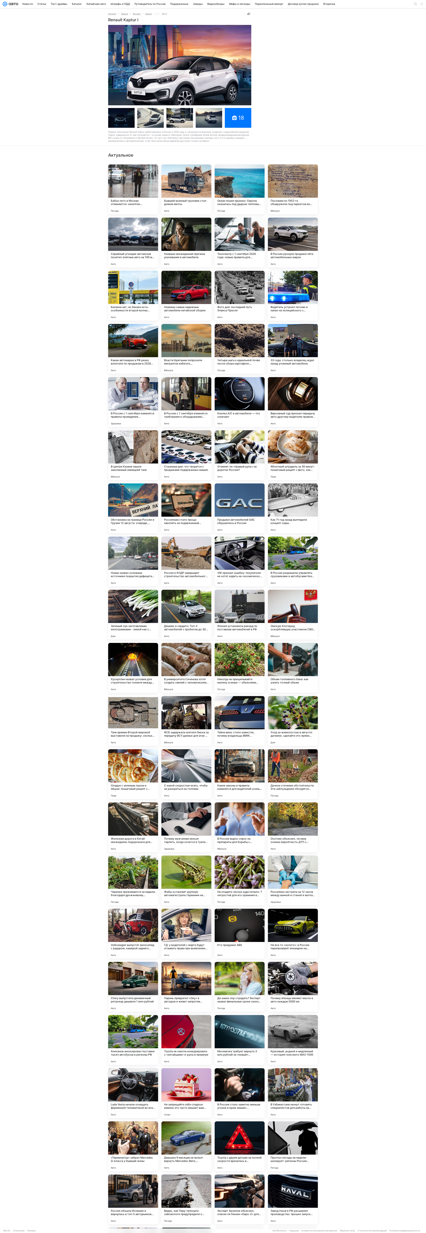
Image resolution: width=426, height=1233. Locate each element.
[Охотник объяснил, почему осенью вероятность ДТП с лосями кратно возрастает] (293, 827)
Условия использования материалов (319, 1230)
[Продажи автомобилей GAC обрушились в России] (240, 508)
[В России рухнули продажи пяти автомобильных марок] (293, 242)
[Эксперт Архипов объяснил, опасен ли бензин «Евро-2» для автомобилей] (240, 1199)
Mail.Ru (6, 1230)
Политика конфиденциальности (404, 1230)
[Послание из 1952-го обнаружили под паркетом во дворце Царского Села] (293, 189)
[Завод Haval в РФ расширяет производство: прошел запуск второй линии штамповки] (293, 1199)
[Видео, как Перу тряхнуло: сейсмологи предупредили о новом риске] (186, 1199)
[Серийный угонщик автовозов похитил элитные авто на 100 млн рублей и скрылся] (133, 242)
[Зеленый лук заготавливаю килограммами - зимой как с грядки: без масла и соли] (133, 615)
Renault (137, 13)
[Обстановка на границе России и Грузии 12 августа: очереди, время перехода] (133, 508)
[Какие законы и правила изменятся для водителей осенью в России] (240, 774)
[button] (179, 65)
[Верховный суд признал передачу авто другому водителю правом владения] (293, 402)
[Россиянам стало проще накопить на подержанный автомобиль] (186, 508)
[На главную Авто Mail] (12, 4)
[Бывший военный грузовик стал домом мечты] (186, 189)
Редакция (294, 1230)
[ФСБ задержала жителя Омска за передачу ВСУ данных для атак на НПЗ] (186, 721)
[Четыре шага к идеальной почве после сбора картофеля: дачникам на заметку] (240, 349)
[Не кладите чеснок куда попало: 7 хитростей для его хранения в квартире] (240, 880)
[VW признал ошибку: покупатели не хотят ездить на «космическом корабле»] (240, 561)
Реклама (31, 1230)
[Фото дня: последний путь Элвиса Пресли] (240, 296)
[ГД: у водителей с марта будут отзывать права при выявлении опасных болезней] (186, 934)
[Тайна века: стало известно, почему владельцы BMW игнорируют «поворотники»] (240, 721)
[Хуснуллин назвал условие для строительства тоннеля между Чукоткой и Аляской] (133, 668)
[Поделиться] (248, 13)
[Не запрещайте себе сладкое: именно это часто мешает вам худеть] (186, 1093)
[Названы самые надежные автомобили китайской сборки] (186, 296)
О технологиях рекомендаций (372, 1230)
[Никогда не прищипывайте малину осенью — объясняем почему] (240, 668)
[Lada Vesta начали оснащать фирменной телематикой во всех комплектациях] (133, 1093)
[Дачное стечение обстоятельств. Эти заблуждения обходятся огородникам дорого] (293, 774)
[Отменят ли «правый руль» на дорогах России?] (240, 455)
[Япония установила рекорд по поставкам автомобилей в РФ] (240, 615)
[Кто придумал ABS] (240, 934)
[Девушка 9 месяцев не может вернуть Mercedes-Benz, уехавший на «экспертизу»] (186, 1146)
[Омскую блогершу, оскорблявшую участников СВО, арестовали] (293, 615)
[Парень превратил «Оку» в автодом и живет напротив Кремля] (186, 987)
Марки (124, 13)
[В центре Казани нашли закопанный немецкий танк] (133, 455)
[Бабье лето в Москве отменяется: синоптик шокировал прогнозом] (133, 189)
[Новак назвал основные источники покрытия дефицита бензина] (133, 561)
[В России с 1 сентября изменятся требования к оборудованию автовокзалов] (186, 402)
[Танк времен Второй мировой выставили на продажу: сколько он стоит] (133, 721)
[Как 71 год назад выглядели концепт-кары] (293, 508)
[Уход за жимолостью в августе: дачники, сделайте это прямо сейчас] (293, 721)
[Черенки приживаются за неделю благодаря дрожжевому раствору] (133, 880)
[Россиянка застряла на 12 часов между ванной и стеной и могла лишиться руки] (293, 880)
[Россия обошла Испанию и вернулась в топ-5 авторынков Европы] (133, 1199)
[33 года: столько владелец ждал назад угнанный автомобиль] (293, 349)
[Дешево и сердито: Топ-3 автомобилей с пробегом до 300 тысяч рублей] (186, 615)
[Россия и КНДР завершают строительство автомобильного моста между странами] (186, 561)
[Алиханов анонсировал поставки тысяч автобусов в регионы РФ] (133, 1040)
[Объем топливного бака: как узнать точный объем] (293, 668)
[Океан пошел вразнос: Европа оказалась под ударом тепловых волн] (240, 189)
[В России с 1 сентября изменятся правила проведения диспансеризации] (133, 402)
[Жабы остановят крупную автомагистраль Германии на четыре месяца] (186, 880)
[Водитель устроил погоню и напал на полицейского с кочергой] (293, 296)
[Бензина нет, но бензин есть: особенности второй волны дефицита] (133, 296)
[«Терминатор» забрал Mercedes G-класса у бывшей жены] (133, 1146)
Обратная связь (347, 1230)
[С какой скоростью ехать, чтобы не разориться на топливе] (186, 774)
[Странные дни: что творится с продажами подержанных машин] (186, 455)
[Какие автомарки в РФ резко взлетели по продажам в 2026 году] (133, 349)
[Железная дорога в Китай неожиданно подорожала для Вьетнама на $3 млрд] (133, 827)
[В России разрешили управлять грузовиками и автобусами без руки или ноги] (293, 561)
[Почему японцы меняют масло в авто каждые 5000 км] (293, 987)
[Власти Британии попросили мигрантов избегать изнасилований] (186, 349)
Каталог (112, 13)
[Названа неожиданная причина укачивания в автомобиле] (186, 242)
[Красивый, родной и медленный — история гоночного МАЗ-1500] (293, 1040)
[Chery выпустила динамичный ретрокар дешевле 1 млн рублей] (133, 987)
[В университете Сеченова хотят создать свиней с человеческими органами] (186, 668)
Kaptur (148, 13)
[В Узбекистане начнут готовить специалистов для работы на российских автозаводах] (293, 1093)
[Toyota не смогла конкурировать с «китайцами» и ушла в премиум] (186, 1040)
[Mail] (5, 4)
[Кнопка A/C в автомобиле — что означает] (240, 402)
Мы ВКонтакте (280, 1230)
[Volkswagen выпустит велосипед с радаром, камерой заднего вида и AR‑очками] (133, 934)
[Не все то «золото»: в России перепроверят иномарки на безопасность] (293, 934)
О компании (18, 1230)
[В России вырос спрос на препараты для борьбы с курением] (240, 827)
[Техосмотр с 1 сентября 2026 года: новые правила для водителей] (240, 242)
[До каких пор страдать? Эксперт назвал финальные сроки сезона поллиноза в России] (240, 987)
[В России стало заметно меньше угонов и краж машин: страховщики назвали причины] (240, 1093)
